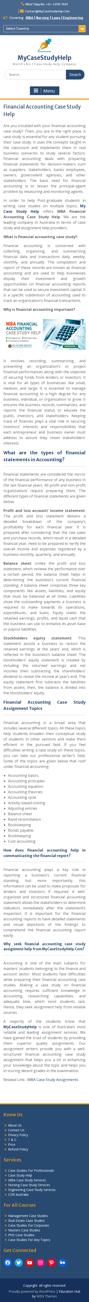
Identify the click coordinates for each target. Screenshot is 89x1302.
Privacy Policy (18, 1135)
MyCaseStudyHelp (44, 57)
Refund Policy (18, 1149)
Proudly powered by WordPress (32, 1291)
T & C (12, 1139)
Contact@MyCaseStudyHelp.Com (47, 11)
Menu (49, 90)
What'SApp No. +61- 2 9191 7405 (46, 4)
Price (11, 1144)
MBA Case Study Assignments (52, 1079)
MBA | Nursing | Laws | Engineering (54, 18)
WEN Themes (47, 1296)
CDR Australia (18, 1194)
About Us (15, 1125)
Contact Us (16, 1130)
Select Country (17, 29)
